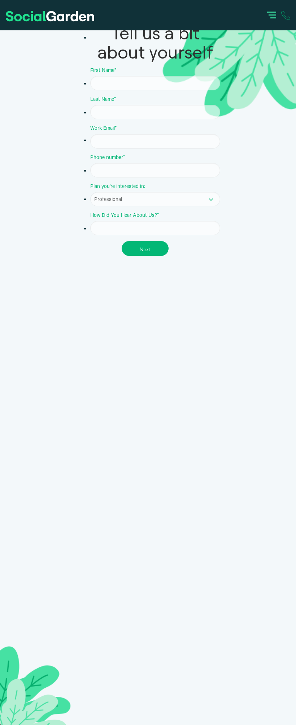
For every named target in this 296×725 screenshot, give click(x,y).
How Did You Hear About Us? (124, 216)
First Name (103, 71)
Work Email (103, 129)
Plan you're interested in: (117, 187)
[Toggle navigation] (271, 14)
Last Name (103, 100)
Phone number (107, 158)
